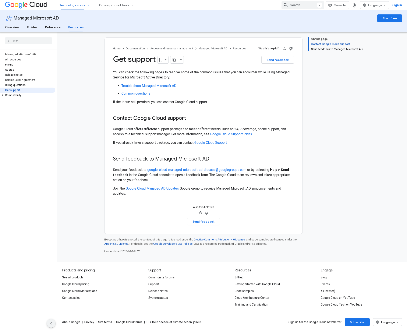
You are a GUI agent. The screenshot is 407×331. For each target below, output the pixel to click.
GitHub (239, 277)
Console (340, 5)
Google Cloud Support (210, 143)
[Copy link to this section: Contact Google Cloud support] (190, 118)
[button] (27, 95)
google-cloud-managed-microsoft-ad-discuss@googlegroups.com (196, 170)
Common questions (135, 93)
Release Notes (158, 291)
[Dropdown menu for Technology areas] (90, 5)
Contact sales (71, 297)
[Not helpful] (291, 48)
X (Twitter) (328, 291)
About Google (71, 322)
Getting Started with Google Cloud (257, 284)
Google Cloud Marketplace (79, 291)
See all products (73, 277)
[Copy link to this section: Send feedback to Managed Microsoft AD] (213, 159)
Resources (76, 27)
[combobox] (303, 5)
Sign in (397, 5)
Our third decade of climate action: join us (174, 322)
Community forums (161, 277)
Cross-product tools (114, 5)
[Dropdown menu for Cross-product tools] (134, 5)
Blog (324, 277)
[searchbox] (28, 40)
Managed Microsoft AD (36, 18)
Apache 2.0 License (116, 243)
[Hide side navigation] (51, 323)
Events (325, 284)
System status (158, 297)
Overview (12, 27)
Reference (53, 27)
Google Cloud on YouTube (338, 297)
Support (153, 284)
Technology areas (72, 5)
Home (116, 48)
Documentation (135, 48)
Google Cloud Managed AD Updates (152, 188)
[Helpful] (284, 48)
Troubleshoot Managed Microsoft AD (148, 86)
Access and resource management (171, 48)
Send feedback (278, 60)
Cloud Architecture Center (252, 297)
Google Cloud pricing (75, 284)
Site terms (105, 322)
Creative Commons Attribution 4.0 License (219, 239)
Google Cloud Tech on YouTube (341, 304)
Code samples (244, 291)
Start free (389, 18)
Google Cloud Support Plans (231, 134)
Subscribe (357, 322)
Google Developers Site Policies (172, 243)
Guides (32, 27)
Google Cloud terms (129, 322)
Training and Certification (251, 304)
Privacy (89, 322)
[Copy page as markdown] (174, 59)
